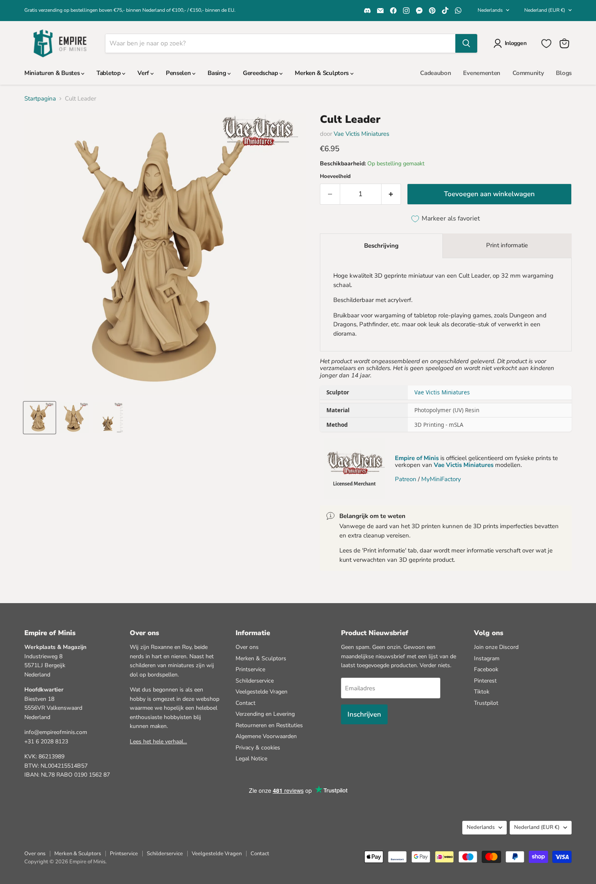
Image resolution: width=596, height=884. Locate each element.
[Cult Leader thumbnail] (40, 418)
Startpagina (40, 98)
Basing (217, 73)
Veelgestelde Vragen (261, 692)
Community (528, 73)
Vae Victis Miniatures (361, 134)
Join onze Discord (496, 647)
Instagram (487, 658)
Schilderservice (255, 681)
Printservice (250, 669)
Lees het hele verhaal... (158, 741)
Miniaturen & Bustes (52, 73)
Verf (143, 73)
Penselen (179, 73)
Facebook (486, 669)
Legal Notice (251, 758)
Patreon (405, 479)
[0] (546, 43)
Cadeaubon (435, 73)
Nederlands (490, 10)
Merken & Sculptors (322, 73)
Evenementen (481, 73)
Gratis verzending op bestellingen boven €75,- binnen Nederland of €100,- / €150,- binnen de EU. (130, 10)
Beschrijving (381, 246)
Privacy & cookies (258, 747)
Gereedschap (261, 73)
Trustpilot (486, 703)
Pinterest (485, 681)
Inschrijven (364, 714)
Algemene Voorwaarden (266, 736)
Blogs (564, 73)
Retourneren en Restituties (269, 725)
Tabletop (109, 73)
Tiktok (481, 692)
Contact (245, 703)
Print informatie (507, 245)
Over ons (247, 647)
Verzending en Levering (265, 714)
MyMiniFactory (441, 479)
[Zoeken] (466, 43)
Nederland (544, 10)
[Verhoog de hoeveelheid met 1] (391, 194)
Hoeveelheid (335, 176)
